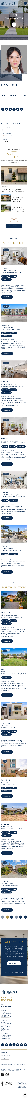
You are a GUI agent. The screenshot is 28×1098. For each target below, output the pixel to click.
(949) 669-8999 (5, 1038)
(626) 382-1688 (5, 1030)
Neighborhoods (5, 1057)
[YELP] (21, 109)
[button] (14, 963)
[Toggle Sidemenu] (25, 3)
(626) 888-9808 (18, 972)
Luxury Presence (22, 1083)
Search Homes (5, 1058)
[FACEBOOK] (14, 109)
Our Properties (5, 1055)
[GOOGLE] (17, 109)
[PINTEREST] (17, 1044)
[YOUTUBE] (10, 109)
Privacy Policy (22, 1088)
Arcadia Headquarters (5, 1011)
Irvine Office (4, 1033)
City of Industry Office (6, 1021)
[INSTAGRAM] (2, 109)
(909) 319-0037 (8, 135)
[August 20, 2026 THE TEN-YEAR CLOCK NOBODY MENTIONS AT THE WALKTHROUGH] (14, 170)
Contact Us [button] (4, 1060)
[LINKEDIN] (6, 109)
